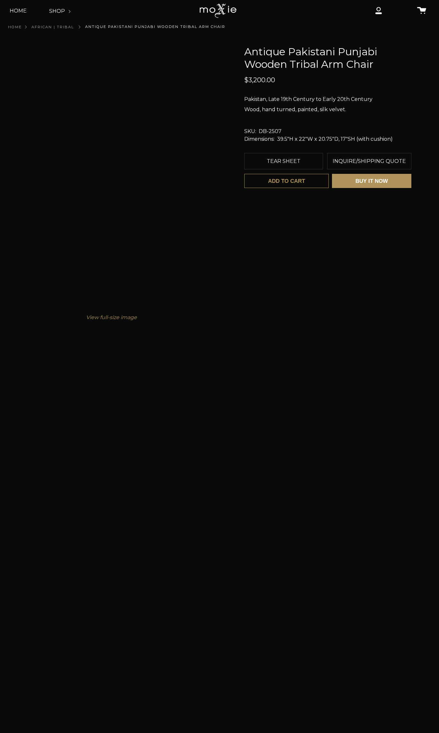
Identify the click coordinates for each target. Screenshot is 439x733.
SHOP (57, 11)
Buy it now (371, 181)
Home (15, 27)
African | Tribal (52, 27)
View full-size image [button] (111, 317)
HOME (18, 11)
